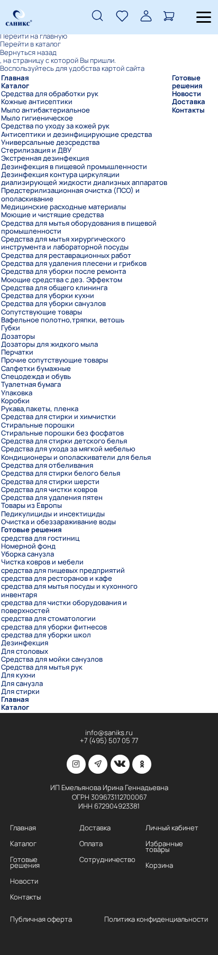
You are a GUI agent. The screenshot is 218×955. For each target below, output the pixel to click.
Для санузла (22, 684)
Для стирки (20, 692)
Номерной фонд (28, 546)
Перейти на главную (33, 36)
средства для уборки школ (46, 635)
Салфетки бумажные (36, 369)
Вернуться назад (28, 53)
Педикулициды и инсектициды (53, 514)
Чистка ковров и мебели (42, 562)
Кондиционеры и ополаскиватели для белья (76, 457)
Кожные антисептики (36, 102)
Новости (186, 94)
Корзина (159, 865)
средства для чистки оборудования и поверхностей (64, 607)
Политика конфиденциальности (156, 919)
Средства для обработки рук (49, 94)
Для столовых (24, 651)
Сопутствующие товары (41, 312)
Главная (15, 78)
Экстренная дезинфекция (45, 158)
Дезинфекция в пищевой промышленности (74, 167)
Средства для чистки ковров (49, 490)
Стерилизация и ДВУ (36, 150)
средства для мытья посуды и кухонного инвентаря (69, 590)
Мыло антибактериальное (45, 110)
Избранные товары (164, 846)
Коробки (15, 401)
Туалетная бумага (31, 384)
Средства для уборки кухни (47, 296)
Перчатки (17, 352)
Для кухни (18, 675)
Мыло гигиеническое (37, 118)
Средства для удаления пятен (52, 498)
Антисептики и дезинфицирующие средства (76, 134)
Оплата (91, 844)
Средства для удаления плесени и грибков (74, 263)
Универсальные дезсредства (50, 142)
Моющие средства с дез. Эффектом (61, 280)
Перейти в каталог (30, 44)
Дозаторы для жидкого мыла (49, 344)
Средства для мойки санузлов (52, 659)
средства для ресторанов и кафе (56, 578)
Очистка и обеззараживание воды (58, 522)
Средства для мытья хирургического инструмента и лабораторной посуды (65, 243)
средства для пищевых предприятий (63, 570)
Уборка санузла (27, 554)
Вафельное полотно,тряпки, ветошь (62, 320)
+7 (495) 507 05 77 (109, 741)
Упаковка (16, 393)
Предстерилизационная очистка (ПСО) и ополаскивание (70, 195)
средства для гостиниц (40, 538)
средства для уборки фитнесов (54, 627)
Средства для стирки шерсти (50, 482)
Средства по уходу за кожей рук (55, 126)
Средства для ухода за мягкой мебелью (68, 449)
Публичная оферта (41, 919)
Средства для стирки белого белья (60, 473)
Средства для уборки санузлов (53, 304)
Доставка (188, 102)
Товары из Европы (31, 505)
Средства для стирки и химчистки (58, 417)
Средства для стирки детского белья (64, 441)
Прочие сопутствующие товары (54, 360)
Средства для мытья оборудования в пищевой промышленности (79, 227)
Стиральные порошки (38, 425)
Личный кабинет (172, 828)
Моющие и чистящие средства (52, 215)
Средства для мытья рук (42, 667)
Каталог (15, 86)
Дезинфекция (24, 643)
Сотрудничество (107, 860)
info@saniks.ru (109, 733)
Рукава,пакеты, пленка (39, 409)
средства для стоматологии (48, 619)
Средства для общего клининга (54, 288)
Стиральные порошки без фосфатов (62, 433)
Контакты (188, 110)
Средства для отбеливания (47, 465)
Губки (10, 328)
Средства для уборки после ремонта (63, 271)
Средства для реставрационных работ (66, 255)
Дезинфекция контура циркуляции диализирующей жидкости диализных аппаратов (84, 179)
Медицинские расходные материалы (63, 207)
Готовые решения (31, 530)
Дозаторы (18, 336)
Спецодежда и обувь (36, 377)
